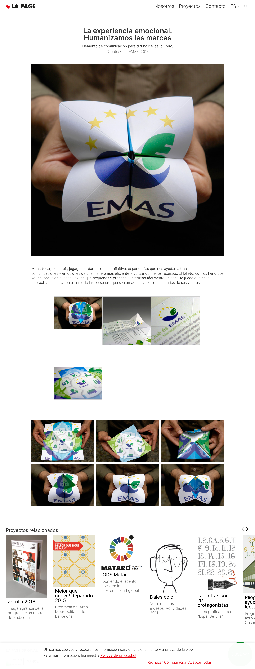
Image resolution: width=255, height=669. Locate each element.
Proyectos (190, 6)
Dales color (162, 597)
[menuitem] (235, 6)
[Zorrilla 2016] (26, 566)
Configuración (175, 662)
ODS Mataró (116, 574)
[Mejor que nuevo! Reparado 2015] (74, 561)
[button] (247, 529)
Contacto (215, 6)
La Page (20, 6)
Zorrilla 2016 (21, 602)
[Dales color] (169, 564)
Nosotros (164, 6)
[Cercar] (246, 6)
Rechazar (155, 662)
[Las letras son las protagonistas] (216, 563)
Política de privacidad (118, 655)
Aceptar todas (200, 662)
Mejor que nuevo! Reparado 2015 (74, 595)
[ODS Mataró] (121, 553)
